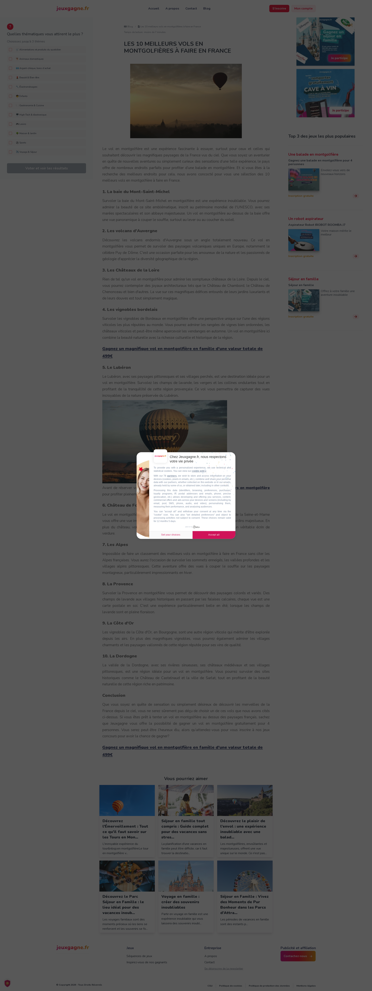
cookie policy (199, 471)
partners (172, 475)
